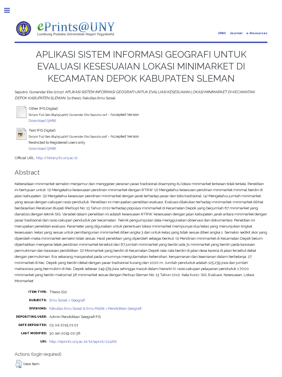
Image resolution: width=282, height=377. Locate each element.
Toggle (10, 10)
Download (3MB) (42, 120)
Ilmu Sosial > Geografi (67, 300)
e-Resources (256, 33)
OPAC (222, 33)
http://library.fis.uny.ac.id (56, 158)
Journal (236, 33)
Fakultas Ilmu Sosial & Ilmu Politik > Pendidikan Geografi (95, 308)
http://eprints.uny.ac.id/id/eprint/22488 (83, 341)
